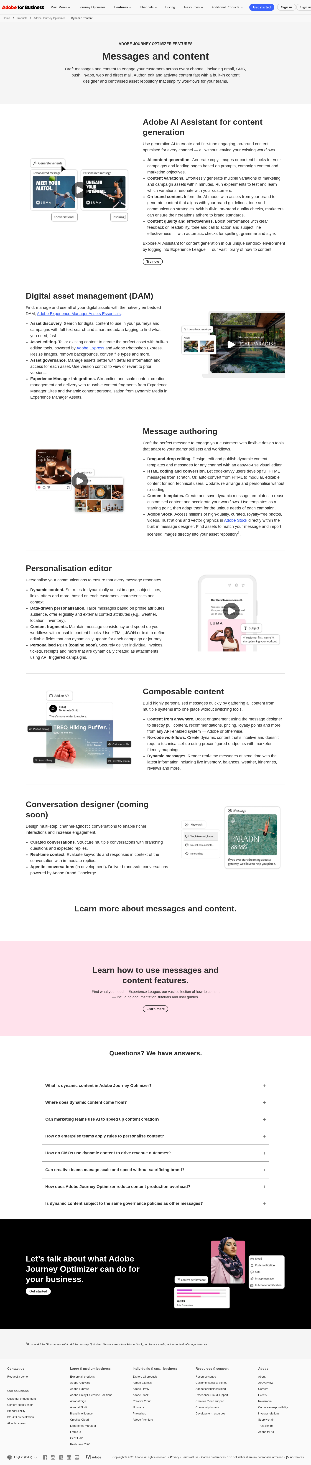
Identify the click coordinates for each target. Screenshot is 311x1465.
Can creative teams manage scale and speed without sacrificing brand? (114, 1169)
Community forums (207, 1407)
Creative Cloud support (210, 1401)
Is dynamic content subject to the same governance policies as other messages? (124, 1203)
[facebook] (45, 1457)
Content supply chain (20, 1405)
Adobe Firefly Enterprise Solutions (91, 1395)
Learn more (155, 1009)
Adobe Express (90, 348)
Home (6, 18)
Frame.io (75, 1432)
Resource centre (206, 1376)
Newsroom (265, 1401)
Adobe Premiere (143, 1419)
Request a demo (17, 1376)
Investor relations (268, 1413)
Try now (152, 261)
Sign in (286, 7)
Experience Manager (83, 1425)
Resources (192, 7)
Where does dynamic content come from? (86, 1102)
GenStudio (76, 1438)
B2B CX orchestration (20, 1417)
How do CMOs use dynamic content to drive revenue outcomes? (108, 1153)
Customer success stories (211, 1382)
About (261, 1376)
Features (121, 7)
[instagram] (53, 1457)
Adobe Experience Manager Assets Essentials (79, 313)
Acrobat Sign (78, 1401)
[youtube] (77, 1457)
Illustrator (138, 1407)
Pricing (170, 7)
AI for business (16, 1423)
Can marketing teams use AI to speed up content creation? (102, 1119)
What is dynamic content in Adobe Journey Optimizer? (98, 1085)
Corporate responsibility (273, 1407)
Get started (262, 7)
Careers (263, 1389)
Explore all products (82, 1376)
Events (262, 1395)
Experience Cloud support (212, 1395)
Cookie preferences (213, 1457)
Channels (146, 7)
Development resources (210, 1413)
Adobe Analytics (80, 1382)
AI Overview (265, 1382)
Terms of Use (190, 1457)
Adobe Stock (235, 520)
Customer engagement (21, 1398)
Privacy (174, 1457)
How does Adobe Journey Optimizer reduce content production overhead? (117, 1186)
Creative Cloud (79, 1419)
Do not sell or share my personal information (256, 1457)
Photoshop (139, 1413)
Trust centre (265, 1425)
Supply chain (266, 1419)
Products (21, 18)
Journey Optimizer (92, 7)
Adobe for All (266, 1432)
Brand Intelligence (81, 1413)
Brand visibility (16, 1411)
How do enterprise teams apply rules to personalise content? (104, 1136)
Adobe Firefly (141, 1389)
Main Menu (59, 7)
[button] (79, 190)
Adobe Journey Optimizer (49, 18)
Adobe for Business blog (211, 1389)
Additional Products (225, 7)
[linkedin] (69, 1457)
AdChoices (297, 1457)
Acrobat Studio (79, 1407)
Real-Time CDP (80, 1444)
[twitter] (61, 1457)
